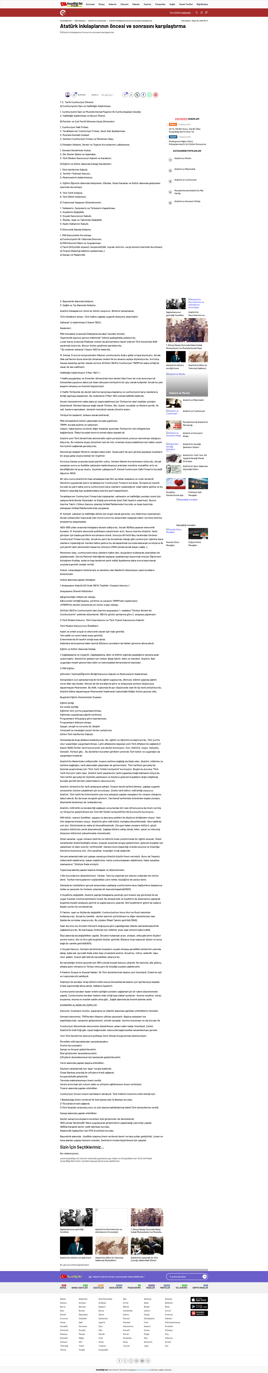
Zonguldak (103, 1349)
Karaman (83, 1326)
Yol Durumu (181, 1287)
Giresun (126, 1318)
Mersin (126, 1334)
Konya (146, 1330)
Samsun (63, 1342)
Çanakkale (128, 1310)
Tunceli (126, 1346)
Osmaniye (127, 1338)
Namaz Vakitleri (80, 1287)
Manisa (82, 1334)
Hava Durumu (115, 1287)
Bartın (63, 1306)
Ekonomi (124, 4)
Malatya (63, 1334)
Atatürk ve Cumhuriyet (97, 21)
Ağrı (125, 1299)
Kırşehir (82, 1330)
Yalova (63, 1349)
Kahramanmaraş (172, 1322)
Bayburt (102, 1306)
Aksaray (147, 1299)
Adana (63, 1299)
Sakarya (169, 1338)
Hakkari (168, 1318)
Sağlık (172, 4)
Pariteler (165, 1287)
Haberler (113, 4)
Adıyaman (83, 1299)
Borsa (63, 1287)
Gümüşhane (149, 1318)
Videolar (136, 4)
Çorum (168, 1310)
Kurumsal (90, 4)
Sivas (125, 1342)
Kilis (100, 1330)
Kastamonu (128, 1326)
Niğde (81, 1338)
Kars (101, 1326)
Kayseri (147, 1326)
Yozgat (82, 1349)
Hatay (62, 1322)
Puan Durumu (134, 1287)
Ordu (101, 1338)
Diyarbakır (83, 1314)
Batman (82, 1306)
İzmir (146, 1322)
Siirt (80, 1342)
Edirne (126, 1314)
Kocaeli (126, 1330)
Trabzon (102, 1346)
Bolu (62, 1310)
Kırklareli (64, 1330)
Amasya (168, 1299)
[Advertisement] (42, 61)
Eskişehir (83, 1318)
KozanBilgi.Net (66, 21)
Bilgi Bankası (202, 4)
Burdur (82, 1310)
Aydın (146, 1303)
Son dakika (180, 12)
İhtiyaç (102, 4)
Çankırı (147, 1310)
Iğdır (81, 1322)
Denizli (63, 1314)
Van (166, 1346)
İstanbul (126, 1322)
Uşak (146, 1346)
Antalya (82, 1303)
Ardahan (102, 1303)
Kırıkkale (169, 1326)
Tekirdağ (64, 1346)
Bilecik (126, 1306)
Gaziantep (103, 1318)
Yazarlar (147, 4)
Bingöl (146, 1306)
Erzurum (64, 1318)
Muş (167, 1334)
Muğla (146, 1334)
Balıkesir (169, 1303)
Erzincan (169, 1314)
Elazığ (146, 1314)
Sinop (101, 1342)
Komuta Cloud (143, 1370)
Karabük (64, 1326)
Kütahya (169, 1330)
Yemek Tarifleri (186, 4)
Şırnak (168, 1342)
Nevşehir (64, 1338)
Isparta (102, 1322)
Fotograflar (160, 4)
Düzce (101, 1314)
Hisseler (150, 1287)
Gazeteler (98, 1287)
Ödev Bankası (80, 21)
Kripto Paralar (200, 1287)
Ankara (63, 1303)
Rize (146, 1338)
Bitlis (167, 1306)
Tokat (81, 1346)
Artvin (125, 1303)
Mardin (102, 1334)
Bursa (101, 1310)
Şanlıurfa (148, 1342)
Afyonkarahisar (106, 1299)
